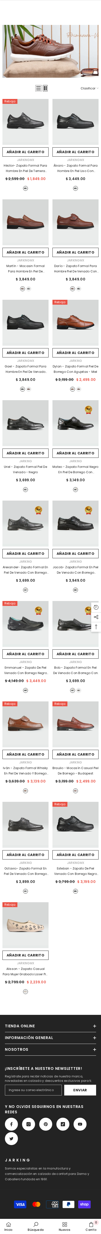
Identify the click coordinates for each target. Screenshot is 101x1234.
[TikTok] (62, 1124)
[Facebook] (11, 1124)
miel (72, 389)
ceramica (25, 991)
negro (25, 188)
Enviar (80, 1090)
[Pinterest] (45, 1124)
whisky (22, 288)
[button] (38, 88)
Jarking (75, 361)
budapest (78, 389)
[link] (35, 1226)
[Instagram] (28, 1124)
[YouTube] (80, 1124)
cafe (78, 690)
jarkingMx (25, 160)
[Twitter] (11, 1138)
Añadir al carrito (26, 152)
